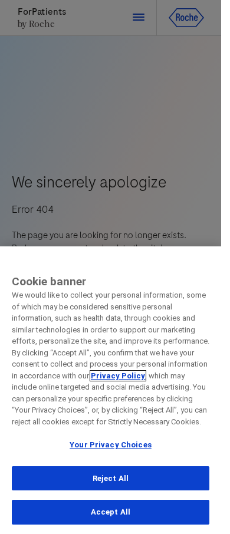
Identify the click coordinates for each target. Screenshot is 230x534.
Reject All (111, 478)
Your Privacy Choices (111, 444)
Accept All (110, 511)
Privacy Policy (118, 375)
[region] (110, 390)
